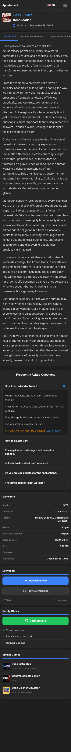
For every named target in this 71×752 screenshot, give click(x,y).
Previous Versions (38, 590)
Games (17, 14)
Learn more (53, 430)
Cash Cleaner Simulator (26, 687)
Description (9, 36)
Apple (28, 14)
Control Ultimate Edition (26, 675)
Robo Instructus (21, 663)
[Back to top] (52, 743)
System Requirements (33, 36)
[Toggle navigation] (65, 5)
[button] (52, 5)
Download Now (38, 580)
